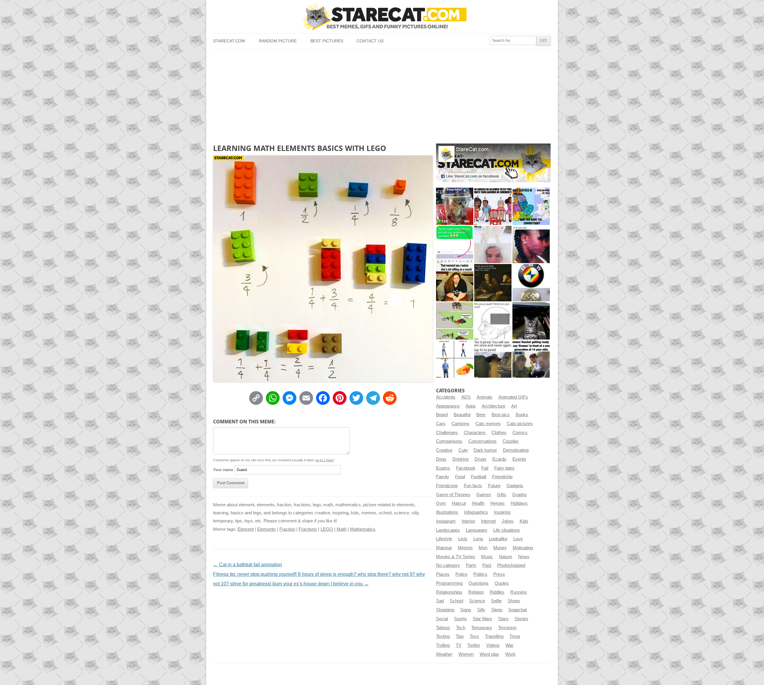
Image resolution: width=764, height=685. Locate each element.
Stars (503, 618)
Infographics (476, 512)
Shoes (514, 600)
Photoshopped (511, 565)
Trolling (443, 645)
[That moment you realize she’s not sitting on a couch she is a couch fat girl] (454, 282)
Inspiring (502, 512)
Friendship (502, 476)
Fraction (287, 529)
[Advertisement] (382, 94)
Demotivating (516, 450)
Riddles (497, 592)
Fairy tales (504, 468)
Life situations (506, 530)
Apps (471, 406)
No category (448, 565)
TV (458, 645)
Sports (460, 618)
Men (483, 547)
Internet (488, 521)
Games (483, 494)
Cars (441, 423)
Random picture (278, 41)
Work (510, 654)
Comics (520, 432)
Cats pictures (520, 423)
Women (466, 654)
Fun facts (473, 485)
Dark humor (485, 450)
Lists (462, 538)
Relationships (449, 592)
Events (519, 459)
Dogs (441, 459)
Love (518, 538)
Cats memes (488, 423)
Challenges (447, 432)
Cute (463, 450)
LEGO (327, 529)
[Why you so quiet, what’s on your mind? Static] (493, 321)
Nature (505, 556)
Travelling (494, 636)
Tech (460, 627)
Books (522, 414)
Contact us (370, 41)
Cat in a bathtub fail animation (247, 564)
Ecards (499, 459)
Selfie (496, 600)
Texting (443, 636)
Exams (443, 468)
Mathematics (362, 529)
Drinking (460, 459)
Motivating (523, 547)
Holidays (519, 503)
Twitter (473, 645)
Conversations (482, 441)
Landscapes (448, 530)
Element (246, 529)
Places (442, 574)
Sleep (496, 609)
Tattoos (443, 627)
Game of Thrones (453, 494)
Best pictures (326, 41)
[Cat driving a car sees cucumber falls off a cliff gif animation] (531, 321)
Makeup (444, 547)
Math (341, 529)
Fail (484, 468)
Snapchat (517, 609)
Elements (266, 529)
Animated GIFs (513, 397)
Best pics (501, 414)
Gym (441, 503)
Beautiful (462, 414)
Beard (442, 414)
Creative (444, 450)
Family (442, 476)
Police (461, 574)
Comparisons (449, 441)
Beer (481, 414)
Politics (480, 574)
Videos (493, 645)
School (456, 600)
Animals (484, 397)
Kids (524, 521)
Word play (489, 654)
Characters (475, 432)
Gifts (501, 494)
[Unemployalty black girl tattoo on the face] (531, 244)
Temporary (481, 627)
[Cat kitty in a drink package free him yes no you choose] (454, 206)
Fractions (308, 529)
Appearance (448, 406)
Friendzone (447, 485)
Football (478, 476)
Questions (479, 583)
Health (478, 503)
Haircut (459, 503)
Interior (468, 521)
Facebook (465, 468)
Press (499, 574)
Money (500, 547)
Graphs (519, 494)
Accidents (445, 397)
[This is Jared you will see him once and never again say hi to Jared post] (493, 359)
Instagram (446, 521)
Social (442, 618)
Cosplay (511, 441)
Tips (460, 636)
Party (471, 565)
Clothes (499, 432)
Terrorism (507, 627)
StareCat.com (229, 41)
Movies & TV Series (455, 556)
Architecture (493, 406)
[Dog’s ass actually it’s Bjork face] (493, 244)
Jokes (508, 521)
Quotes (502, 583)
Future (494, 485)
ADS (466, 397)
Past (486, 565)
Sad (440, 600)
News (523, 556)
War (509, 645)
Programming (449, 583)
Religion (476, 592)
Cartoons (460, 423)
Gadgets (514, 485)
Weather (444, 654)
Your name (223, 470)
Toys (474, 636)
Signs (465, 609)
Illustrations (447, 512)
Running (518, 592)
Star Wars (482, 618)
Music (487, 556)
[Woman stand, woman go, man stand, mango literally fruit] (454, 359)
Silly (481, 609)
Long (478, 538)
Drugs (480, 459)
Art (514, 406)
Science (477, 600)
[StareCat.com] (382, 16)
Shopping (445, 609)
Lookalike (498, 538)
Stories (521, 618)
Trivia (514, 636)
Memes (465, 547)
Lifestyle (444, 538)
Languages (476, 530)
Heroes (497, 503)
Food (460, 476)
